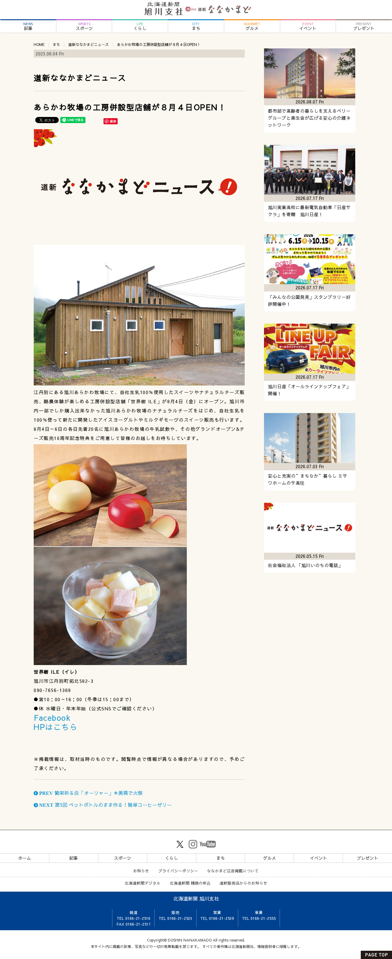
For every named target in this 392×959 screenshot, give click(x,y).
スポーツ (84, 26)
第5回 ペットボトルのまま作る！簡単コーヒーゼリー (105, 804)
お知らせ (141, 870)
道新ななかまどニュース (88, 44)
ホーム (24, 858)
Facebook (52, 717)
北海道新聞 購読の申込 (190, 883)
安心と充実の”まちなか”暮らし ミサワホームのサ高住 (307, 479)
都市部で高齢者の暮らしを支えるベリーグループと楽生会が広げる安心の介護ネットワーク (309, 118)
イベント (307, 26)
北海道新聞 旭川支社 (196, 898)
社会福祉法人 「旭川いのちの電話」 (305, 565)
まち (196, 26)
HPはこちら (55, 726)
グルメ (252, 26)
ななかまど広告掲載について (233, 870)
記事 (28, 26)
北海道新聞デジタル (142, 883)
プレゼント (364, 26)
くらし (140, 26)
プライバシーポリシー (178, 870)
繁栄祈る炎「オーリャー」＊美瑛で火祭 (90, 792)
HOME (39, 44)
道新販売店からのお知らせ (243, 883)
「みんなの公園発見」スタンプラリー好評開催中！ (309, 300)
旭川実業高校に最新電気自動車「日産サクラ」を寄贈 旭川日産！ (309, 210)
